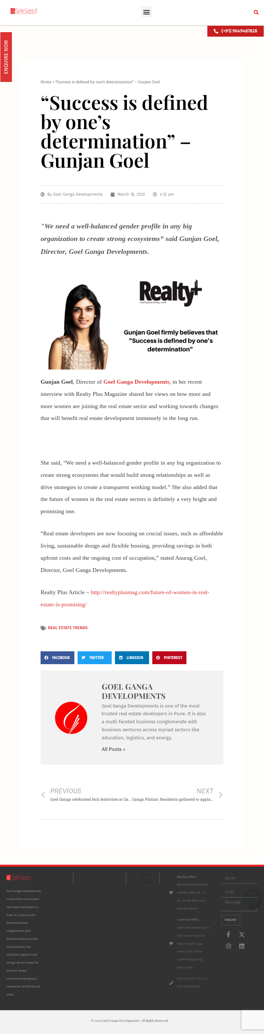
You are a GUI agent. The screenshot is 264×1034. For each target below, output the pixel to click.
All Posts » (113, 749)
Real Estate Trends (68, 627)
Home (46, 81)
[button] (146, 11)
